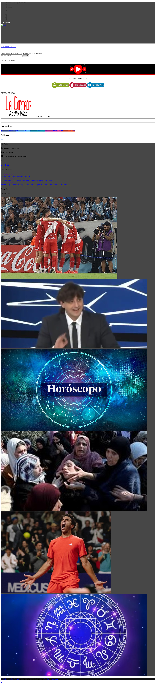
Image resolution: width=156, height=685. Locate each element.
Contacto (8, 7)
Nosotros (31, 53)
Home (3, 53)
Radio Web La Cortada (11, 679)
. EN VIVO (5, 23)
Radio (7, 5)
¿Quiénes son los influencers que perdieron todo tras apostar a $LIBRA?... (27, 180)
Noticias (14, 53)
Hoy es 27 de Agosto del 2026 (16, 3)
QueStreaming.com (51, 679)
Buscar (25, 55)
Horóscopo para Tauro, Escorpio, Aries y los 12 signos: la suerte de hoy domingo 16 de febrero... (36, 184)
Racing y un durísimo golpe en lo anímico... (16, 176)
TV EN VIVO (22, 53)
